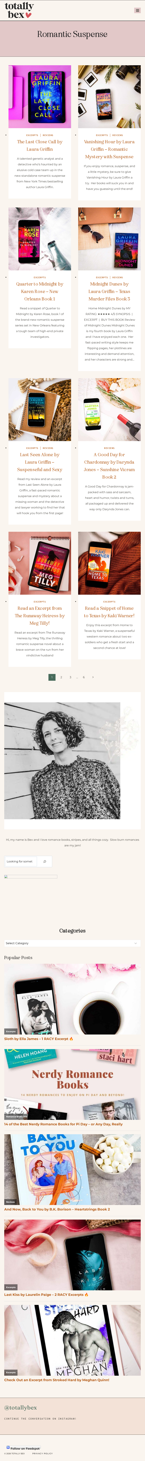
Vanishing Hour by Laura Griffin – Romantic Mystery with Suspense (109, 149)
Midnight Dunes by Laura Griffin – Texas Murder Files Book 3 (109, 291)
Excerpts (32, 135)
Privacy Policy (42, 1453)
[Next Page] (93, 677)
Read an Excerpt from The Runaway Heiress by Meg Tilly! (40, 616)
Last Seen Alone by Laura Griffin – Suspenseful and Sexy (39, 462)
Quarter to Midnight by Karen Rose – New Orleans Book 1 (39, 291)
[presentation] (39, 96)
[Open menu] (137, 10)
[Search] (44, 861)
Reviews (48, 135)
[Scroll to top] (136, 1438)
